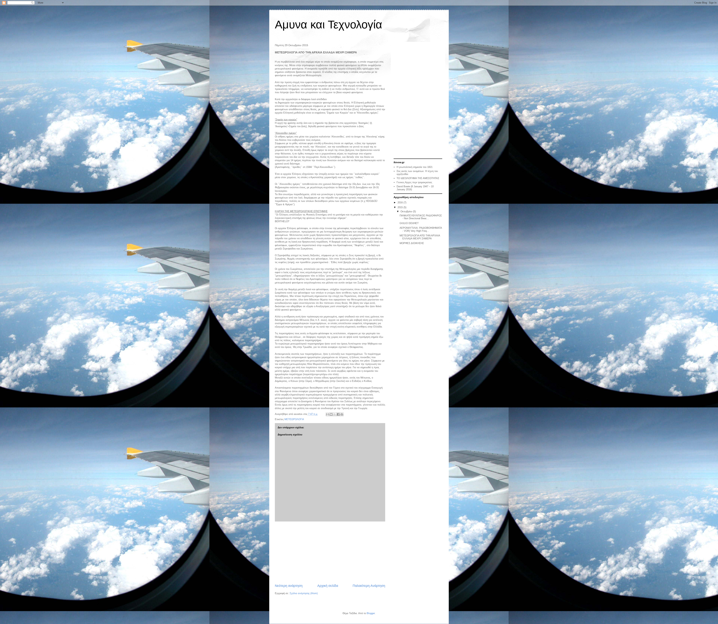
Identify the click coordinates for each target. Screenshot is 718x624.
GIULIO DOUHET (409, 223)
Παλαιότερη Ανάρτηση (369, 586)
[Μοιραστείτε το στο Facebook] (338, 414)
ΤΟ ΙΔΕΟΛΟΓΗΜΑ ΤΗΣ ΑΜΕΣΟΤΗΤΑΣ (418, 178)
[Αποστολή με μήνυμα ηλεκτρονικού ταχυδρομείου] (327, 414)
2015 (401, 207)
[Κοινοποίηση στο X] (335, 414)
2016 (401, 202)
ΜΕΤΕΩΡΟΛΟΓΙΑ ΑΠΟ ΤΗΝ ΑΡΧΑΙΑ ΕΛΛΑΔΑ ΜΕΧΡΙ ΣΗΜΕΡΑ (420, 237)
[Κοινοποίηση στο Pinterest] (342, 414)
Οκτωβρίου (407, 211)
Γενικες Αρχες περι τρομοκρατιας (414, 182)
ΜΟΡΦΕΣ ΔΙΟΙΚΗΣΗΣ (412, 243)
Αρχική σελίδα (327, 586)
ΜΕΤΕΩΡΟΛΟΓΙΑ (294, 419)
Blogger (371, 613)
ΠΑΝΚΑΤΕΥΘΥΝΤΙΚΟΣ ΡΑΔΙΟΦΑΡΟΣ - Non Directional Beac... (421, 217)
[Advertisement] (330, 552)
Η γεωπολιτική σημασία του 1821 (414, 167)
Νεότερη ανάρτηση (289, 586)
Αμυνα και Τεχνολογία (328, 24)
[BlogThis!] (331, 414)
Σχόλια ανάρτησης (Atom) (304, 593)
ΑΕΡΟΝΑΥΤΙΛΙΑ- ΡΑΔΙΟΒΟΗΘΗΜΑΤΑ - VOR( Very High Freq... (421, 229)
